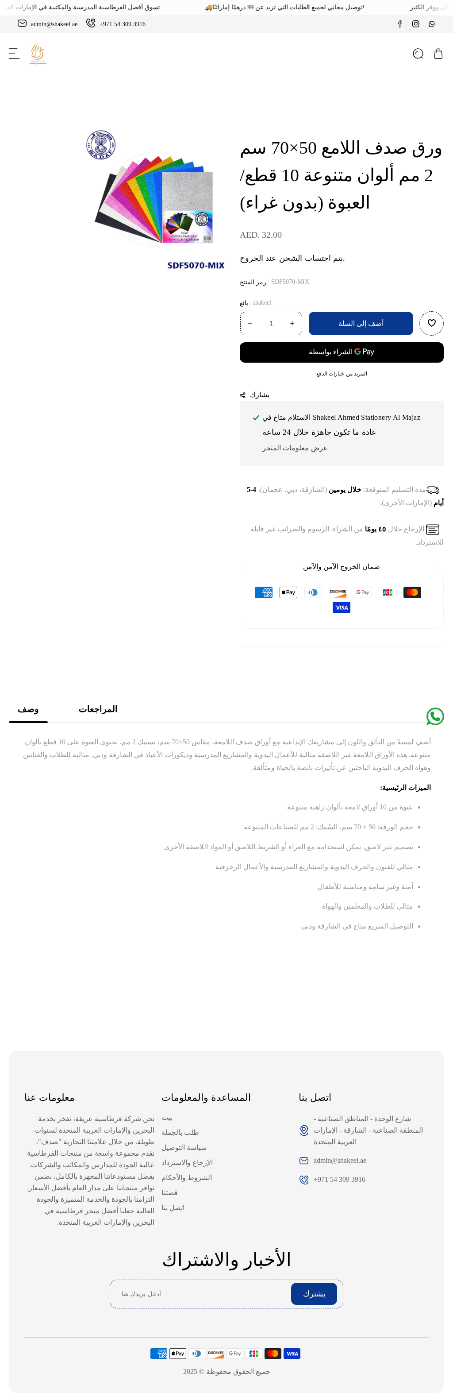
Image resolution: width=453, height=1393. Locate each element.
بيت (167, 1117)
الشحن (290, 258)
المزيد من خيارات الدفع (342, 374)
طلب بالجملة (180, 1132)
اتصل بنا (172, 1207)
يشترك (314, 1293)
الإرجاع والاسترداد (187, 1162)
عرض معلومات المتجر (295, 448)
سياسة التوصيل (184, 1147)
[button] (14, 53)
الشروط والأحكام (186, 1177)
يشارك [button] (260, 395)
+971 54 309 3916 (339, 1179)
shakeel (262, 302)
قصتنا (169, 1192)
